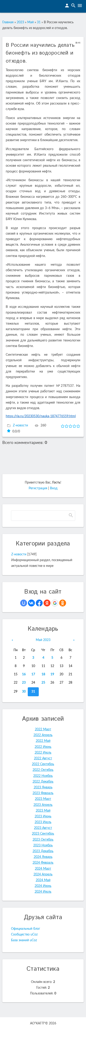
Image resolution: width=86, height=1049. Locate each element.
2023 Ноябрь (43, 845)
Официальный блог (25, 928)
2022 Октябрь (43, 770)
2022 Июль (43, 752)
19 (52, 674)
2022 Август (43, 758)
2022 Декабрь (43, 781)
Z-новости (20, 425)
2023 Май (43, 810)
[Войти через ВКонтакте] (31, 603)
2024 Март (43, 868)
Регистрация (38, 488)
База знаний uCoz (24, 940)
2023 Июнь (43, 816)
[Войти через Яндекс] (47, 603)
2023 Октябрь (43, 839)
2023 (20, 22)
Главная (8, 22)
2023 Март (43, 799)
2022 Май (43, 741)
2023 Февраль (43, 793)
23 (24, 682)
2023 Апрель (43, 805)
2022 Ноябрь (43, 776)
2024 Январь (43, 857)
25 (43, 682)
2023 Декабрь (43, 851)
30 (24, 691)
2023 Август (43, 828)
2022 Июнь (43, 747)
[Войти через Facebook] (39, 603)
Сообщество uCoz (24, 934)
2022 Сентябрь (43, 764)
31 (39, 22)
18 (43, 674)
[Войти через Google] (54, 603)
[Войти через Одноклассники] (62, 603)
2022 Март (43, 729)
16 (24, 674)
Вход (54, 488)
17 (33, 674)
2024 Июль (43, 891)
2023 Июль (43, 822)
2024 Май (43, 880)
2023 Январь (43, 787)
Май (30, 22)
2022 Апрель (43, 735)
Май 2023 (43, 640)
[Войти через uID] (23, 603)
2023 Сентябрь (43, 833)
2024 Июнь (43, 886)
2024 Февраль (43, 862)
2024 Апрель (43, 874)
